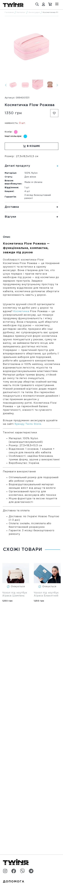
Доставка (12, 207)
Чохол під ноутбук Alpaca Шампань (15, 594)
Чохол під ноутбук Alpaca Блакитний (47, 594)
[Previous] (5, 85)
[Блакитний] (25, 136)
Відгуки (10, 217)
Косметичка (21, 311)
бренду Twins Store (28, 424)
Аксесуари (34, 12)
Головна (9, 12)
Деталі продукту (17, 166)
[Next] (57, 85)
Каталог (21, 12)
